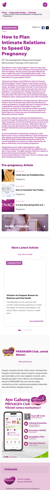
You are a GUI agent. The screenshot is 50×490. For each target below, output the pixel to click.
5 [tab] (30, 331)
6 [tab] (32, 331)
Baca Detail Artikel (36, 321)
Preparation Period (17, 13)
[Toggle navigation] (45, 4)
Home (4, 13)
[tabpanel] (25, 293)
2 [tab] (23, 331)
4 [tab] (28, 331)
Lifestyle (32, 13)
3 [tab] (25, 331)
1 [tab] (19, 331)
